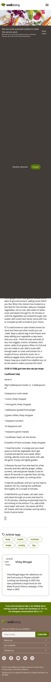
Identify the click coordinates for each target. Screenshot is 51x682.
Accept (36, 167)
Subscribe (42, 634)
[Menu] (47, 4)
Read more (44, 32)
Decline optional (20, 167)
